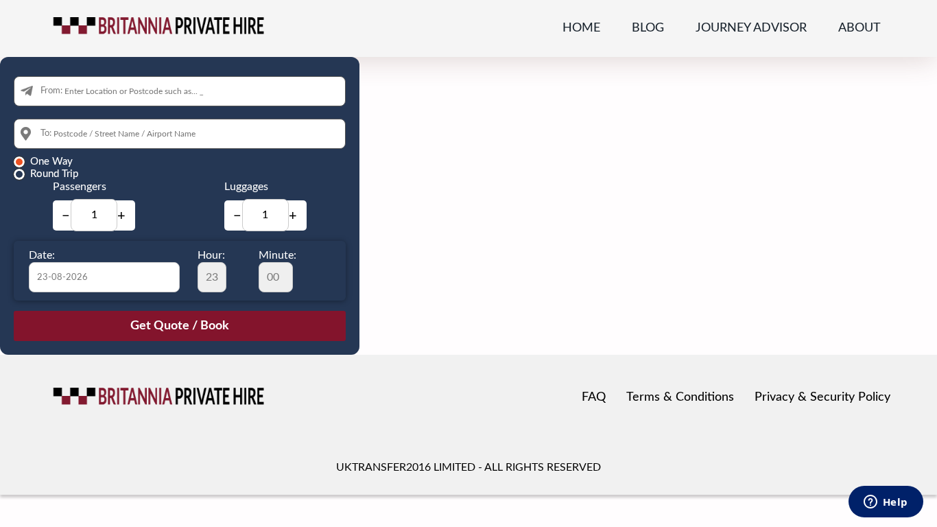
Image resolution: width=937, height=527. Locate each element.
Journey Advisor (751, 28)
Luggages (246, 186)
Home (581, 28)
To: (45, 133)
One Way (51, 161)
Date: (42, 255)
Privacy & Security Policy (822, 397)
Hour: (211, 255)
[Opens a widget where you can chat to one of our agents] (885, 503)
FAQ (594, 397)
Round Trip (54, 174)
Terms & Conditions (680, 397)
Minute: (277, 255)
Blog (648, 28)
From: (51, 90)
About (859, 28)
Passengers (79, 186)
